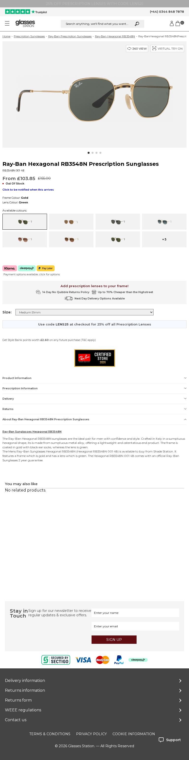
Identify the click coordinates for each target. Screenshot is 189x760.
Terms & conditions (49, 734)
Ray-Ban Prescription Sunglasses (70, 36)
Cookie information (133, 734)
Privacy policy (91, 734)
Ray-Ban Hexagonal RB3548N (115, 36)
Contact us (15, 720)
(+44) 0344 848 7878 (167, 12)
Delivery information (25, 680)
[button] (89, 153)
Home (6, 36)
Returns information (25, 690)
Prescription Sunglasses (29, 36)
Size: (7, 312)
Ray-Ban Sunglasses (30, 451)
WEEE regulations (23, 710)
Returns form (18, 700)
